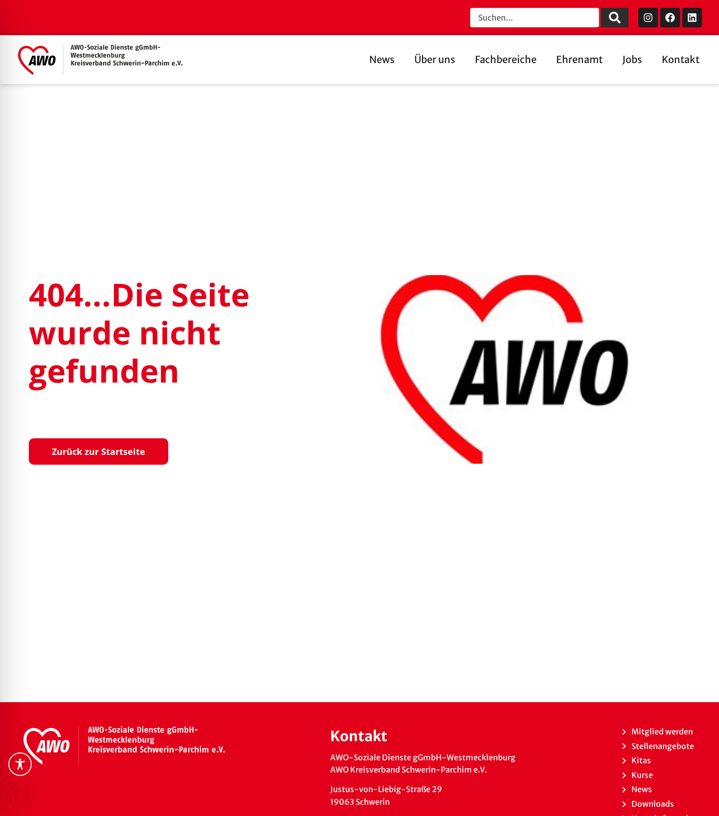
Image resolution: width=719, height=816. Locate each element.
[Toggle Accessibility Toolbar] (20, 764)
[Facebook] (670, 17)
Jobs (632, 59)
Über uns (434, 59)
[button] (21, 794)
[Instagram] (648, 17)
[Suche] (615, 17)
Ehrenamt (579, 59)
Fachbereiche (506, 59)
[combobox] (534, 17)
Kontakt (680, 59)
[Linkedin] (692, 17)
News (382, 59)
